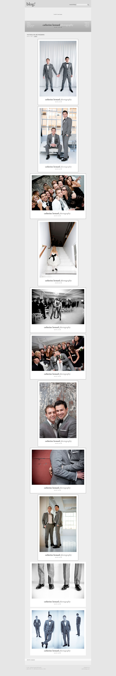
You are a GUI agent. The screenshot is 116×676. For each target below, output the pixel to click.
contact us (87, 26)
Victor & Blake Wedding (36, 35)
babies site (87, 24)
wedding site (86, 22)
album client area (30, 26)
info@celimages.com (85, 669)
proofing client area (30, 25)
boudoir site (87, 25)
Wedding (35, 36)
